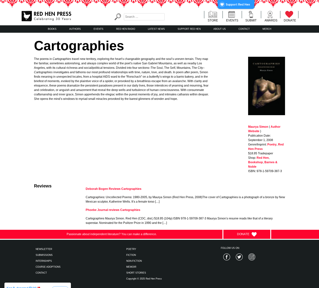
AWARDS (271, 20)
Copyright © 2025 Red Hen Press (144, 278)
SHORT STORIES (136, 272)
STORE (213, 20)
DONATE (290, 20)
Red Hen (263, 157)
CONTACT (244, 29)
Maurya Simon (258, 126)
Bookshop (255, 162)
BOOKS (52, 29)
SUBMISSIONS (44, 255)
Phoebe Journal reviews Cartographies (113, 209)
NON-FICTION (134, 261)
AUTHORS (75, 29)
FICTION (131, 255)
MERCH (267, 29)
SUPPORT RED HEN (189, 29)
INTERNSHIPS (44, 261)
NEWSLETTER (44, 249)
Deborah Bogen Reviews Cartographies (113, 188)
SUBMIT (251, 20)
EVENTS (232, 20)
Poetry (272, 144)
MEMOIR (131, 266)
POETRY (131, 249)
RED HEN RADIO (125, 29)
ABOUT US (219, 29)
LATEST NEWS (156, 29)
